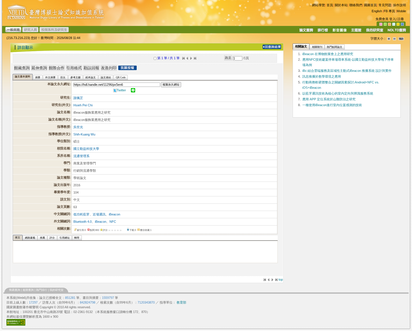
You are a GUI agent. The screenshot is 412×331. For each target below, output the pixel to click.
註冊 (400, 19)
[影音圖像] (340, 31)
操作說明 (399, 5)
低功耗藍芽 (81, 214)
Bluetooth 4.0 (82, 221)
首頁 (330, 5)
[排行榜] (322, 31)
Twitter (121, 90)
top (281, 279)
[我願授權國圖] (127, 69)
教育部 (181, 302)
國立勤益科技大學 (86, 148)
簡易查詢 (14, 290)
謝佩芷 (78, 98)
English (377, 11)
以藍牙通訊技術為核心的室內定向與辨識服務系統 (337, 93)
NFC (112, 221)
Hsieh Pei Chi (82, 105)
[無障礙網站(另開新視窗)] (15, 324)
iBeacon (114, 214)
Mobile (401, 11)
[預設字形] (401, 38)
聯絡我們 (355, 5)
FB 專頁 (389, 11)
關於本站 (341, 5)
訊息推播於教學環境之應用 (321, 76)
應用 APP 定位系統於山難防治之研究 (329, 99)
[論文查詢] (306, 31)
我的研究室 (57, 290)
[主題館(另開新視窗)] (356, 31)
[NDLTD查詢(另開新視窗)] (396, 31)
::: (310, 5)
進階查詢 (28, 290)
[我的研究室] (374, 31)
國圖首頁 (370, 5)
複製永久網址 (171, 84)
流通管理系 (81, 156)
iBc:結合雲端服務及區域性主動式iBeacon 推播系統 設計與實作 (347, 70)
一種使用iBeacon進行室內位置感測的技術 (332, 105)
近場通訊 (99, 214)
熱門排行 (41, 290)
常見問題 (385, 5)
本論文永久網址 (58, 84)
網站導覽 (318, 5)
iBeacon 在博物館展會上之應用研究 (327, 54)
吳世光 (78, 127)
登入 (392, 19)
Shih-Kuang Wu (84, 134)
